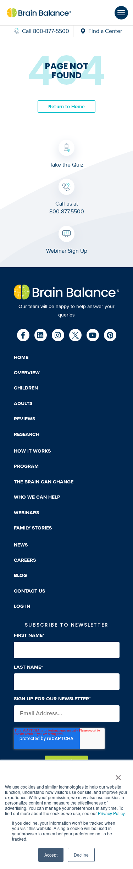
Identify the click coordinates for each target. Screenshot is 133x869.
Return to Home (66, 106)
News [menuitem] (21, 545)
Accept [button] (50, 855)
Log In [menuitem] (22, 606)
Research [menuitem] (26, 434)
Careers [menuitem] (25, 560)
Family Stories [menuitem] (33, 528)
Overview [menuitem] (27, 373)
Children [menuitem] (26, 388)
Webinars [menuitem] (26, 513)
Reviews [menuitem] (24, 419)
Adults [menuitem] (23, 403)
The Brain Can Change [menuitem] (43, 482)
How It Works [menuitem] (32, 451)
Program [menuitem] (26, 466)
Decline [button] (81, 855)
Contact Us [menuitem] (29, 591)
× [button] (118, 775)
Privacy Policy (111, 813)
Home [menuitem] (21, 357)
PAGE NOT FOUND (66, 71)
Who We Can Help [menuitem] (37, 497)
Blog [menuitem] (20, 575)
